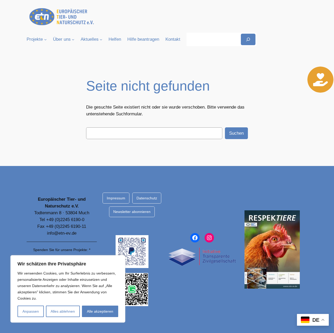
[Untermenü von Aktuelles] (101, 39)
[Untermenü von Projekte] (45, 39)
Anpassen (30, 311)
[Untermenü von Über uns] (73, 39)
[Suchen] (248, 39)
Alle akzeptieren (100, 311)
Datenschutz (146, 198)
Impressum (116, 198)
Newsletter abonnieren (132, 212)
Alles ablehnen (63, 311)
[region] (67, 289)
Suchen (236, 133)
